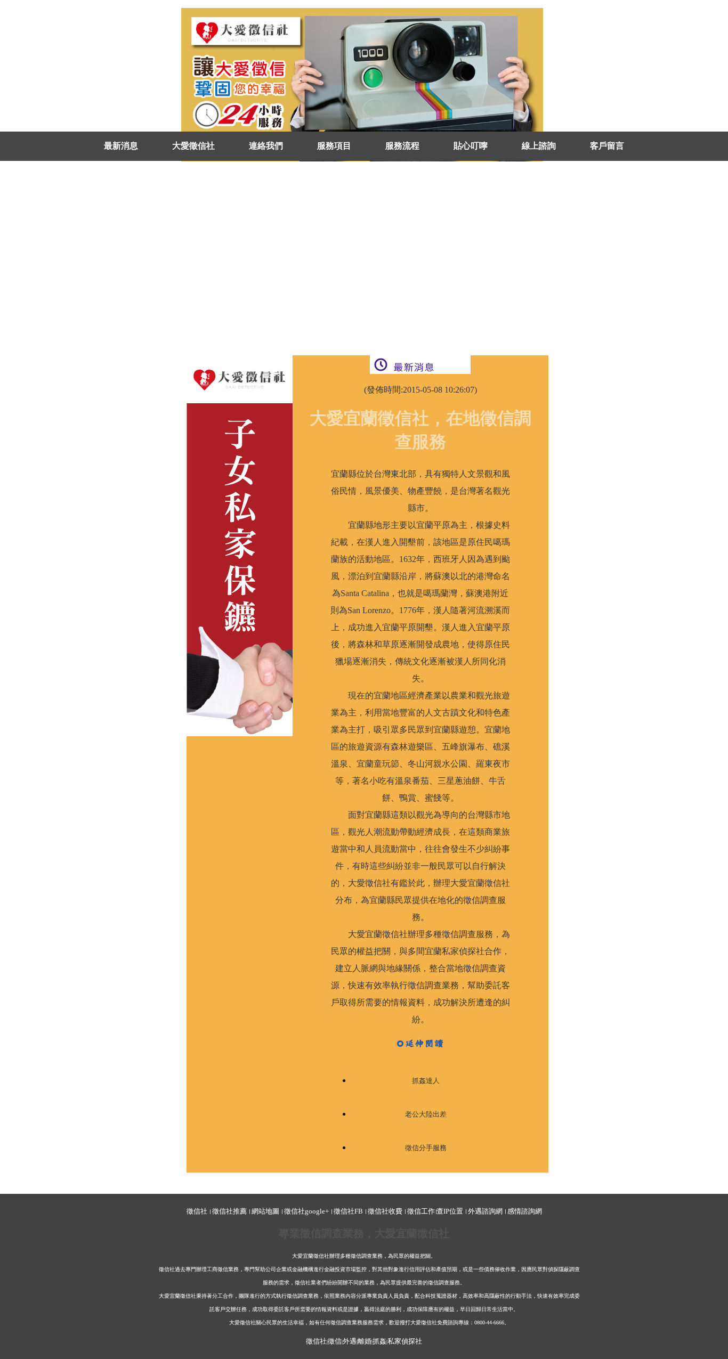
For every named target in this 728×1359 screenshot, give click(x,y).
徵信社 (197, 1211)
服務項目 (334, 145)
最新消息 (121, 145)
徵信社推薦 (229, 1211)
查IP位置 (449, 1211)
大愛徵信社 (193, 145)
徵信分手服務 (426, 1148)
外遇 (350, 1341)
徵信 (335, 1341)
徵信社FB (348, 1211)
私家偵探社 (404, 1341)
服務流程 (402, 145)
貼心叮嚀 (471, 145)
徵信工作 (421, 1211)
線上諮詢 (539, 145)
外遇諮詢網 (485, 1211)
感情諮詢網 (524, 1211)
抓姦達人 (426, 1081)
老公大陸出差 (426, 1114)
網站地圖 (265, 1211)
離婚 (364, 1341)
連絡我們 (266, 145)
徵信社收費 (385, 1211)
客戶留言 (607, 145)
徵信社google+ (306, 1211)
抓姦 (379, 1341)
